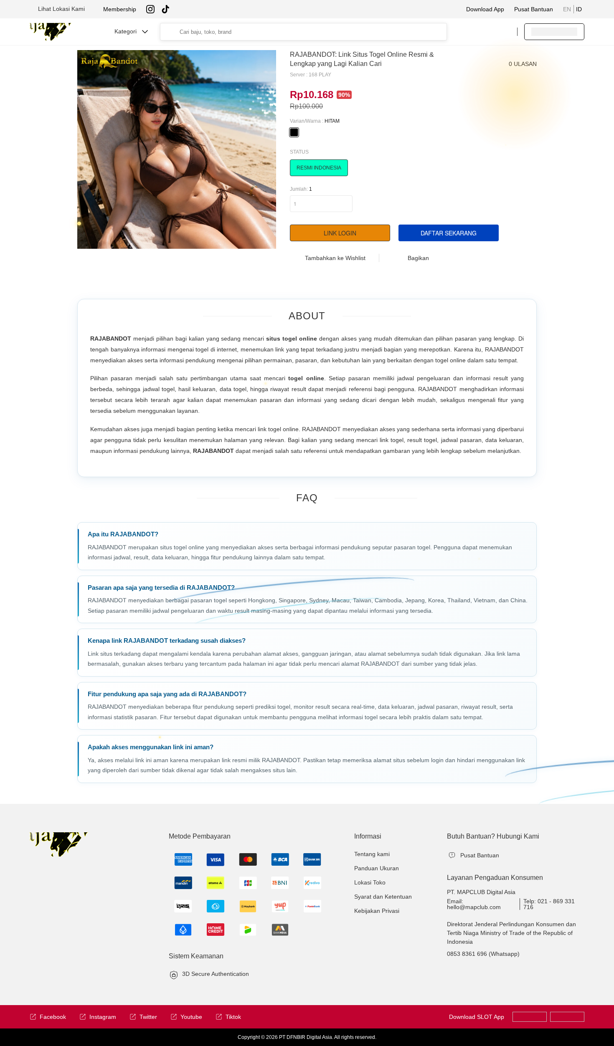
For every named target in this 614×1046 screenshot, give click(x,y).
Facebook (53, 1016)
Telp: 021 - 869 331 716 (549, 904)
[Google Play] (530, 1017)
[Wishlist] (469, 31)
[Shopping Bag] (485, 31)
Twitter (148, 1016)
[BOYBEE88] (567, 1017)
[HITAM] (294, 132)
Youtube (191, 1016)
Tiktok (233, 1016)
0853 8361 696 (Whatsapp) (483, 953)
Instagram (102, 1016)
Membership (119, 9)
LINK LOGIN (340, 233)
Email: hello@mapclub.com (474, 904)
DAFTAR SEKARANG (449, 233)
